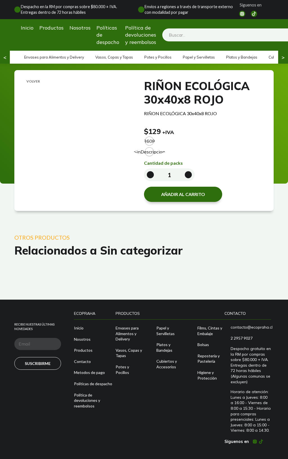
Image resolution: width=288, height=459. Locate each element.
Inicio (27, 27)
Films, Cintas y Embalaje (209, 331)
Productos (51, 27)
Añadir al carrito (183, 194)
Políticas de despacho (107, 34)
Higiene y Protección (207, 375)
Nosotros (80, 27)
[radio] (149, 141)
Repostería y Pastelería (208, 358)
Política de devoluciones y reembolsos (140, 34)
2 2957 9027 (242, 338)
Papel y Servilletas (199, 57)
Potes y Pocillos (158, 57)
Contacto (82, 361)
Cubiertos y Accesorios (166, 364)
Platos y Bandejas (241, 57)
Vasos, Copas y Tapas (114, 57)
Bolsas (203, 344)
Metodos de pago (89, 372)
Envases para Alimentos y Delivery (54, 57)
